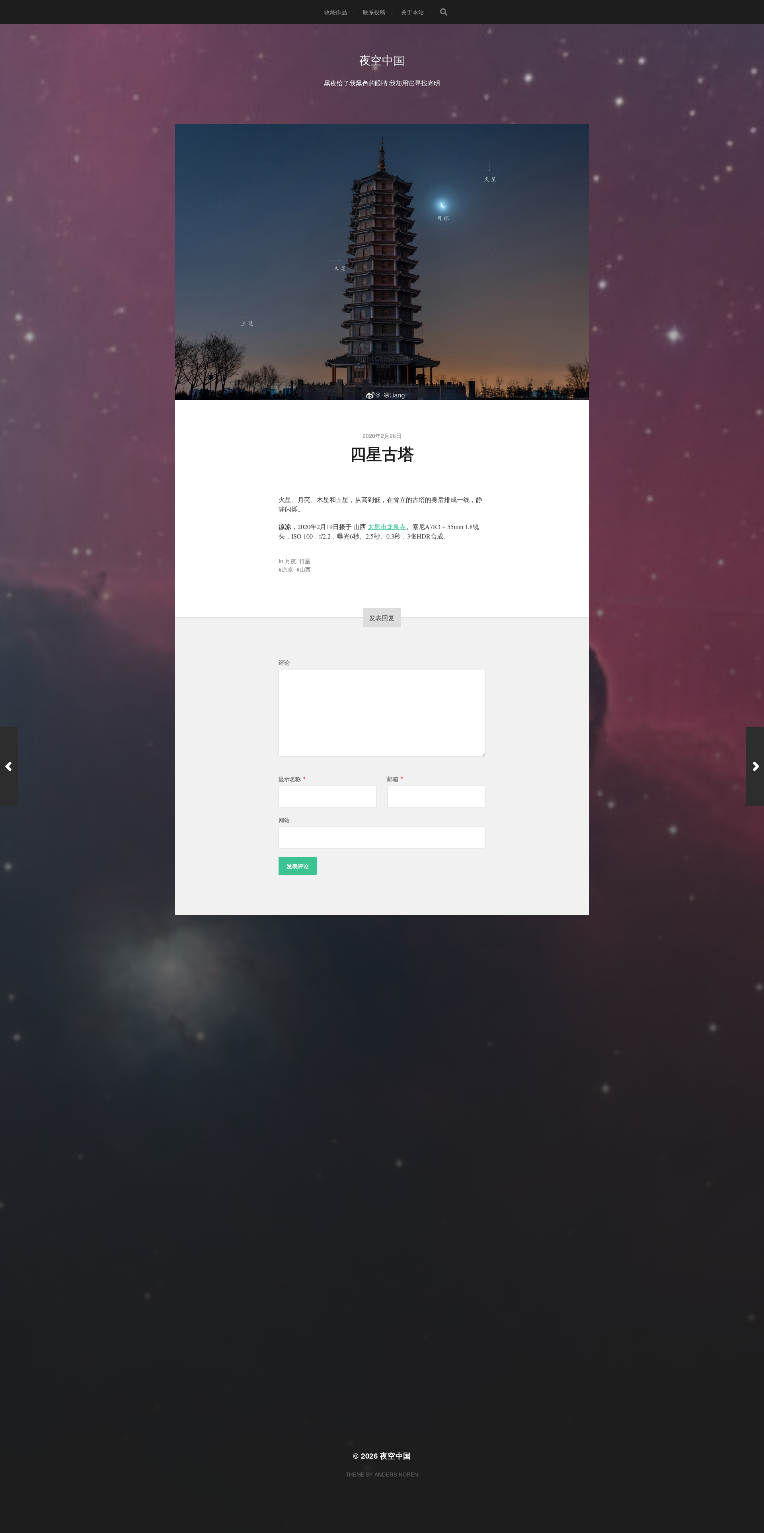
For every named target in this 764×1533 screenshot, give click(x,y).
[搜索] (444, 12)
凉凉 (287, 569)
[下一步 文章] (755, 766)
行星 (304, 561)
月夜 (290, 561)
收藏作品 (335, 12)
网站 (284, 820)
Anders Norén (396, 1474)
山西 (305, 569)
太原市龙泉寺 (387, 526)
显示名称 (292, 779)
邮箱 (395, 779)
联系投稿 (374, 12)
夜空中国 (382, 60)
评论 (284, 662)
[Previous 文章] (9, 766)
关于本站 (412, 12)
